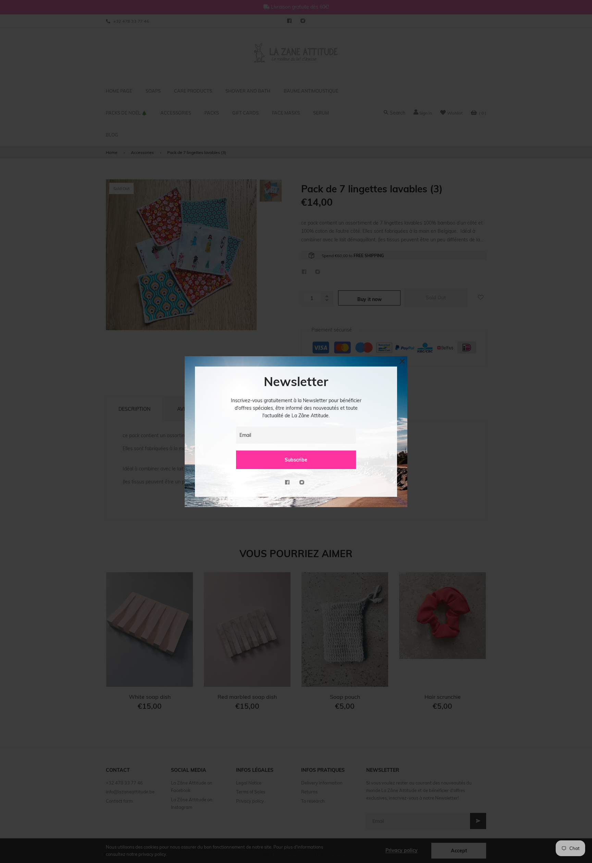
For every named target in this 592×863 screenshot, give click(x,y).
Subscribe (296, 460)
